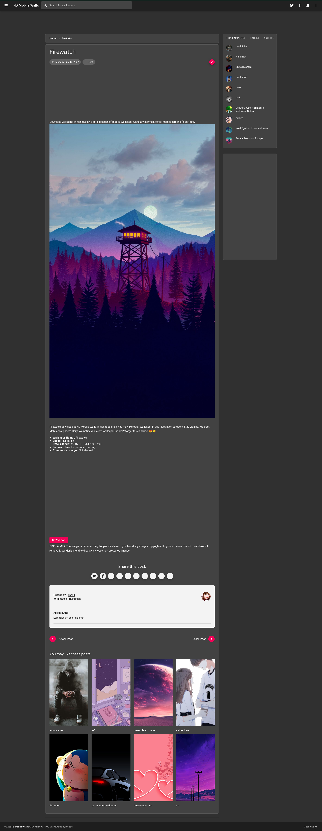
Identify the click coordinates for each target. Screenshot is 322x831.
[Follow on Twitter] (292, 5)
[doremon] (68, 768)
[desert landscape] (153, 693)
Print (90, 62)
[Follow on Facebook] (300, 5)
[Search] (45, 5)
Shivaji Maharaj (244, 66)
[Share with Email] (145, 576)
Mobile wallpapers (60, 431)
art (177, 805)
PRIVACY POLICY (44, 826)
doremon (54, 805)
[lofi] (111, 693)
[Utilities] (316, 5)
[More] (170, 576)
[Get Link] (161, 576)
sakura (239, 118)
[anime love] (195, 693)
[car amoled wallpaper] (111, 768)
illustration (166, 426)
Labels (254, 38)
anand (71, 594)
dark (238, 97)
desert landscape (144, 730)
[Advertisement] (161, 22)
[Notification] (308, 5)
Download (58, 540)
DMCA (31, 826)
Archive (269, 38)
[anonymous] (68, 693)
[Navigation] (6, 5)
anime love (182, 730)
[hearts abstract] (153, 768)
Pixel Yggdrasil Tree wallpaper (252, 128)
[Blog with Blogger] (153, 576)
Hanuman (241, 56)
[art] (195, 768)
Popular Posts (235, 38)
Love (238, 87)
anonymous (56, 730)
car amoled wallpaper (105, 805)
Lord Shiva (241, 46)
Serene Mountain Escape (249, 138)
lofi (93, 730)
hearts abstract (143, 805)
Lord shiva (241, 77)
